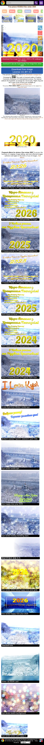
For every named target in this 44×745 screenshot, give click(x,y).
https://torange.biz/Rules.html (22, 84)
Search (36, 3)
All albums (16, 742)
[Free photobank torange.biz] (3, 3)
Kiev (4, 11)
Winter (12, 11)
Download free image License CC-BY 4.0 (22, 70)
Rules (36, 740)
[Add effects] (40, 48)
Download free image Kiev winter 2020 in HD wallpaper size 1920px (22, 60)
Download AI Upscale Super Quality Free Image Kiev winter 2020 (22, 64)
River (36, 11)
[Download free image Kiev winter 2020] (40, 43)
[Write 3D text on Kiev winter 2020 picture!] (40, 33)
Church (27, 11)
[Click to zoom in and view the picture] (40, 28)
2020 (19, 11)
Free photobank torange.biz (31, 75)
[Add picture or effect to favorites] (4, 28)
